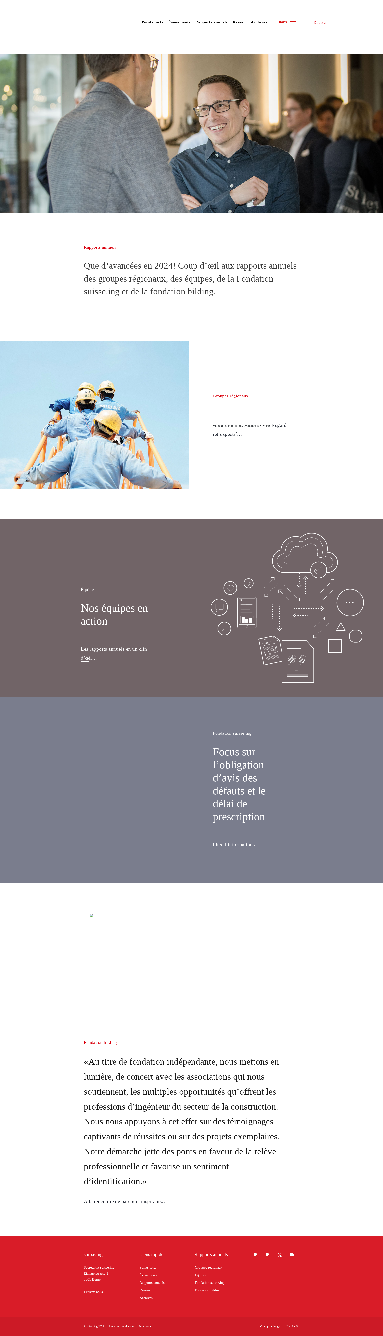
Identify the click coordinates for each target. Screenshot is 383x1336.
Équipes (200, 1275)
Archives (259, 22)
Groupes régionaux (208, 1267)
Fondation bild (208, 1290)
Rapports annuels (211, 22)
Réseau (239, 22)
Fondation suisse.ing (210, 1283)
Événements (179, 22)
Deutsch (321, 22)
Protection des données (121, 1326)
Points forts (152, 22)
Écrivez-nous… (95, 1292)
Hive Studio (292, 1326)
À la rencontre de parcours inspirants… (125, 1201)
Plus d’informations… (236, 844)
